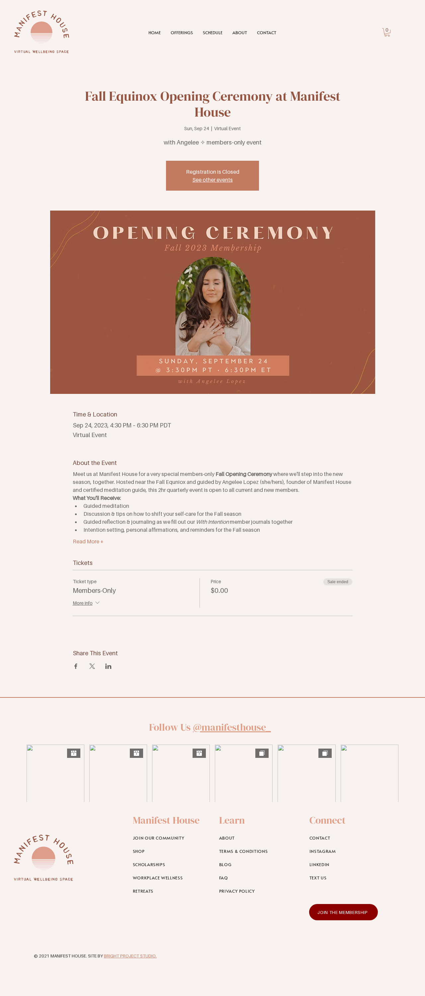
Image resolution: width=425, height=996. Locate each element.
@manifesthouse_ (232, 727)
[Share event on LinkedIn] (108, 666)
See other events (213, 179)
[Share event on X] (92, 666)
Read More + (88, 541)
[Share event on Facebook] (76, 666)
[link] (387, 32)
